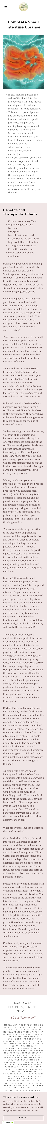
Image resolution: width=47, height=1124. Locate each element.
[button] (3, 7)
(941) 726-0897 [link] (23, 1017)
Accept (23, 1118)
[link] (23, 7)
